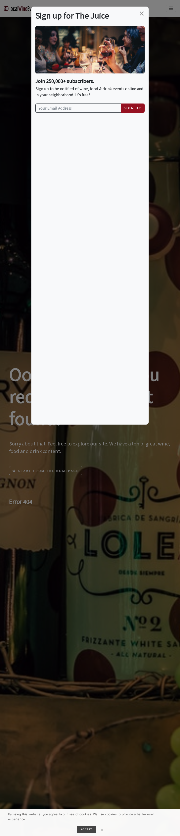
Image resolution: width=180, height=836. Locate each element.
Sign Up (133, 108)
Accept (86, 829)
